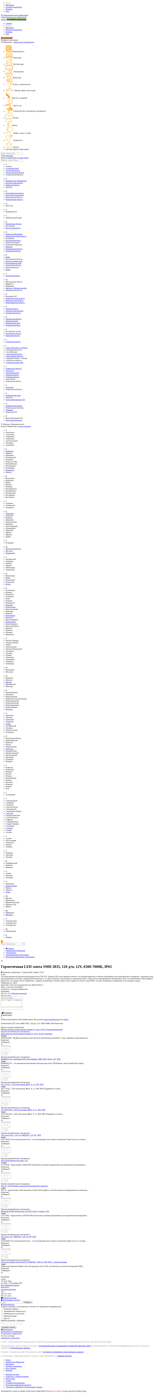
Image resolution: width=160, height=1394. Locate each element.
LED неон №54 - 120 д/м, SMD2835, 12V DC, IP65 (21, 1135)
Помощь (9, 9)
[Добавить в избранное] (2, 961)
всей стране (24, 158)
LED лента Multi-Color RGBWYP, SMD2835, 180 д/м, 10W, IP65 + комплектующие (34, 1262)
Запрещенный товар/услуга (14, 1311)
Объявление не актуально (13, 1314)
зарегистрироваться (52, 1019)
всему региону (25, 426)
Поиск (8, 3)
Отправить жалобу (8, 1327)
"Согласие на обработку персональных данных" (63, 1352)
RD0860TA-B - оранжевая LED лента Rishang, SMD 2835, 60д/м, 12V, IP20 (30, 1059)
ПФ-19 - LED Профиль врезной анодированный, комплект (24, 1186)
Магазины (10, 5)
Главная (9, 23)
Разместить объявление (15, 1362)
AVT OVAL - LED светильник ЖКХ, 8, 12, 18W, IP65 (22, 1084)
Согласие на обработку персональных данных (24, 1387)
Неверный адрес (10, 1316)
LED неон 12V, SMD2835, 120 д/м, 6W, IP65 (18, 1237)
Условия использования (15, 1383)
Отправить (7, 1013)
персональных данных (20, 1348)
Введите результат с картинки (13, 1320)
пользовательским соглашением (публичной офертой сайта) (65, 1346)
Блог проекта (11, 1368)
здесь (84, 1391)
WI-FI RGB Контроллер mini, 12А (14, 1161)
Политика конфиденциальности (18, 1385)
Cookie (8, 1381)
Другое (6, 1318)
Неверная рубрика (10, 1309)
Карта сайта (10, 1379)
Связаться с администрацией (17, 1377)
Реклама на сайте (12, 1374)
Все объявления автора (10, 1285)
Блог (7, 11)
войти (65, 1019)
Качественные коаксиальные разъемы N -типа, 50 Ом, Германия (26, 1034)
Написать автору (10, 1298)
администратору (64, 1356)
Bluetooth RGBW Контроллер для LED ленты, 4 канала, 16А (25, 1211)
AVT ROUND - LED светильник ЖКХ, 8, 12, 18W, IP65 (23, 1110)
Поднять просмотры (14, 7)
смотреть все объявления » (24, 42)
